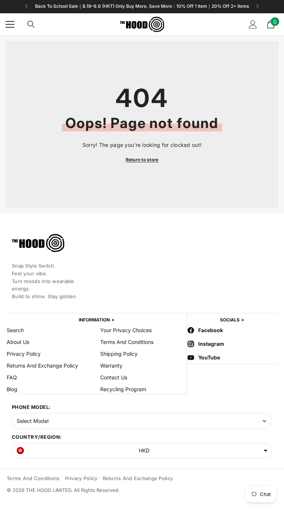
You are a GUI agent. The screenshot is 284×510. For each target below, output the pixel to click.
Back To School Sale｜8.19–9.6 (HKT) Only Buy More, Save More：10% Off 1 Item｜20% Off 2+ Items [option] (142, 6)
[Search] (31, 24)
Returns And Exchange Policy (138, 478)
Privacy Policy (81, 478)
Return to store (142, 159)
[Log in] (253, 24)
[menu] (10, 24)
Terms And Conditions (33, 478)
